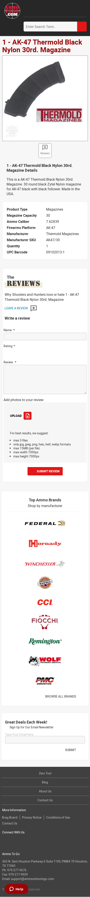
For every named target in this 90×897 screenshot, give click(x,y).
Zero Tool (45, 773)
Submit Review (48, 471)
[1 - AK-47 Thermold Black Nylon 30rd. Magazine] (45, 98)
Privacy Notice (32, 817)
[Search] (82, 26)
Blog (45, 782)
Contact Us (45, 800)
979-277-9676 (16, 870)
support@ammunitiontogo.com (32, 879)
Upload (15, 416)
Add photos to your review (23, 399)
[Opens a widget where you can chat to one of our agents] (16, 889)
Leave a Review (16, 308)
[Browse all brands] (81, 696)
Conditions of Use (58, 817)
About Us (45, 791)
